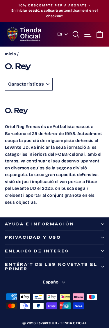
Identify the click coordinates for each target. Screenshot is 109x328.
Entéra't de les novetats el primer (51, 266)
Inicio (10, 54)
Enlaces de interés (37, 251)
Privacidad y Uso (33, 237)
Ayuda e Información (39, 224)
